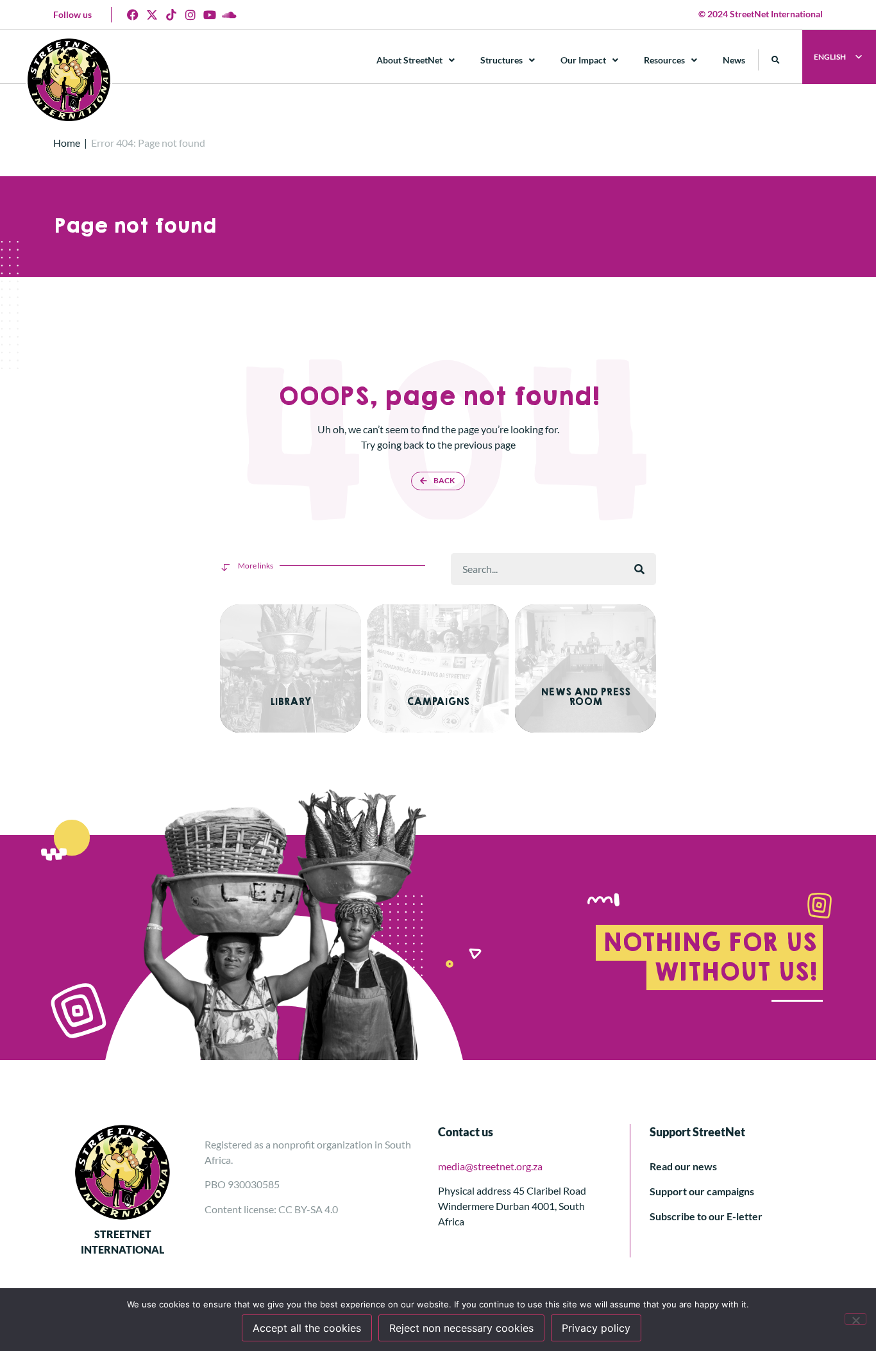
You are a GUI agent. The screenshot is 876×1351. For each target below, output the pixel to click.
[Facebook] (132, 14)
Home (66, 143)
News (734, 59)
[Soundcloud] (229, 14)
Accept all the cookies (307, 1328)
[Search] (639, 569)
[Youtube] (209, 14)
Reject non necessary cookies (461, 1328)
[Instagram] (190, 14)
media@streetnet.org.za (490, 1166)
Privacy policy (596, 1328)
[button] (775, 59)
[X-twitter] (152, 14)
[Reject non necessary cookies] (855, 1319)
